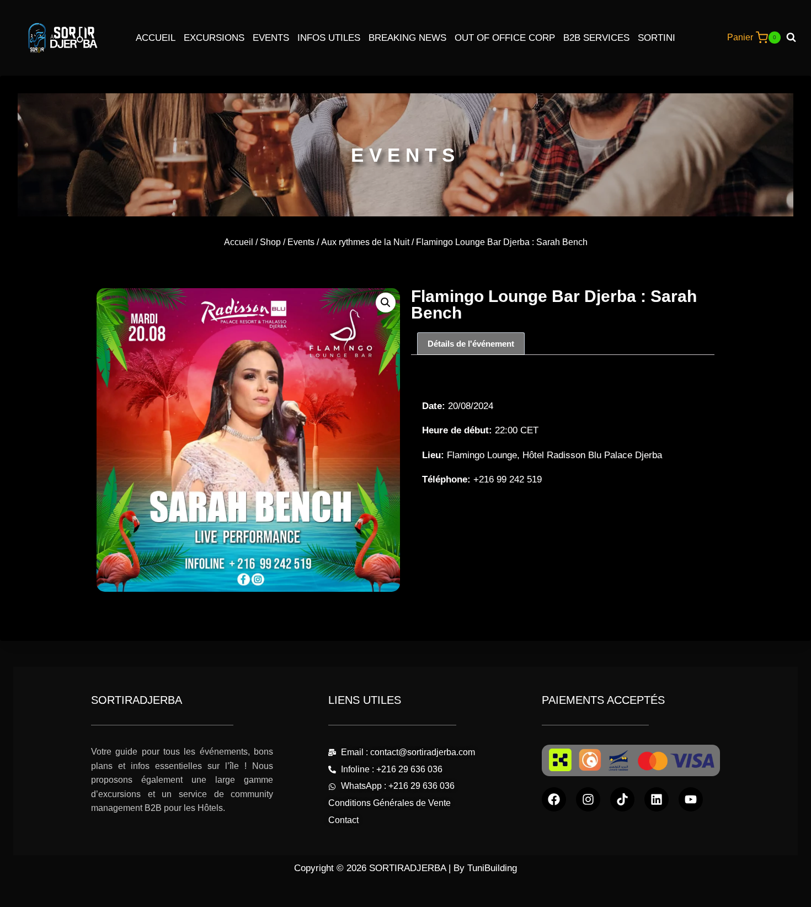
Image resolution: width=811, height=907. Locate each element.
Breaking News (407, 38)
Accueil (155, 38)
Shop (270, 242)
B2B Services (596, 38)
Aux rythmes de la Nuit (365, 242)
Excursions (214, 38)
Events (271, 38)
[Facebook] (554, 799)
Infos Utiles (328, 38)
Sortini (656, 38)
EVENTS (405, 155)
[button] (386, 302)
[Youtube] (691, 799)
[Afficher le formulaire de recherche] (795, 38)
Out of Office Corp (505, 38)
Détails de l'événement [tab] (471, 343)
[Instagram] (588, 799)
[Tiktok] (622, 799)
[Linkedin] (656, 799)
